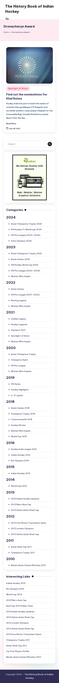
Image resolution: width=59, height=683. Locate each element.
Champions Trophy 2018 (23, 413)
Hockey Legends (19, 324)
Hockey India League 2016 (24, 449)
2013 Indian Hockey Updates (25, 498)
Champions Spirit (19, 359)
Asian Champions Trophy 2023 (26, 253)
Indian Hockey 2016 (20, 455)
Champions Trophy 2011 (23, 552)
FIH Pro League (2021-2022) (25, 294)
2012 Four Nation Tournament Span (28, 522)
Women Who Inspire (20, 276)
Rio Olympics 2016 (20, 460)
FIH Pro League (18, 365)
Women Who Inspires (21, 371)
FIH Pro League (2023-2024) (25, 235)
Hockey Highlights (20, 389)
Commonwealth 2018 (21, 419)
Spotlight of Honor (18, 88)
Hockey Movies (18, 425)
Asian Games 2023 (20, 259)
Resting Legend (18, 300)
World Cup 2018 (19, 436)
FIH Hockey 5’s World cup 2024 (26, 229)
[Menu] (7, 18)
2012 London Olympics (22, 528)
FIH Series (16, 384)
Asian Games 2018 (20, 408)
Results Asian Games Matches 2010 (28, 565)
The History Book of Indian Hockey (29, 9)
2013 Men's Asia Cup (21, 504)
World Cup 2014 (19, 486)
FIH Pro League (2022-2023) (25, 270)
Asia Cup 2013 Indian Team (19, 605)
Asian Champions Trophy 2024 (26, 223)
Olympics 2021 (18, 330)
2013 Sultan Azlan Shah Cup (25, 510)
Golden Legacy (18, 318)
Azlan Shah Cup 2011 (21, 546)
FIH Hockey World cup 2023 (24, 264)
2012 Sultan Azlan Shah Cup (25, 534)
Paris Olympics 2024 (21, 240)
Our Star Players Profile (17, 651)
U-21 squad (17, 395)
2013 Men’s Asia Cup (16, 600)
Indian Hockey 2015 (20, 473)
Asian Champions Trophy (23, 354)
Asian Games (17, 289)
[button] (50, 144)
